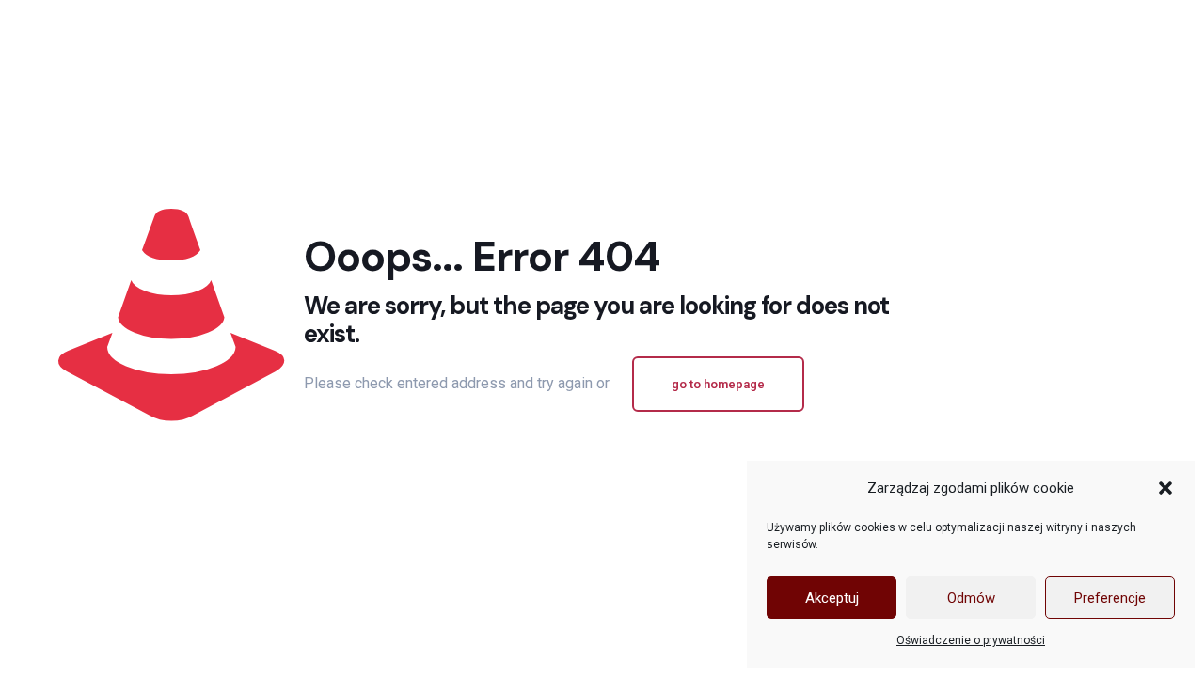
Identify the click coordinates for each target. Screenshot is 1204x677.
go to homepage (718, 384)
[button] (1165, 488)
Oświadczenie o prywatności (970, 640)
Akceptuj (832, 598)
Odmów (971, 598)
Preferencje (1110, 598)
